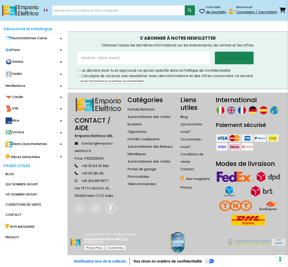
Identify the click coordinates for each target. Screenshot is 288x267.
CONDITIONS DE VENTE (23, 204)
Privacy (186, 187)
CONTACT (13, 214)
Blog (184, 117)
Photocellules (138, 176)
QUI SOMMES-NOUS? (21, 184)
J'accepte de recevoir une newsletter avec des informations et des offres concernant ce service (166, 75)
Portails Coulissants (144, 139)
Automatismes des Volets (149, 161)
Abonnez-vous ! (234, 57)
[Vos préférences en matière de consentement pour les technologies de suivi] (280, 259)
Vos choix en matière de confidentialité (167, 261)
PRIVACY (12, 237)
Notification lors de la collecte (100, 261)
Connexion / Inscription (256, 12)
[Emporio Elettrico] (20, 10)
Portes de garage (142, 169)
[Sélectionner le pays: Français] (45, 10)
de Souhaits (216, 12)
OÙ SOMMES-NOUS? (21, 194)
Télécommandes (142, 184)
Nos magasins (197, 179)
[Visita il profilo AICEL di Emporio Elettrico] (255, 242)
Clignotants (137, 131)
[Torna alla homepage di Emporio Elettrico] (75, 242)
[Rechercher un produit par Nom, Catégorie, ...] (190, 10)
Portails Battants (141, 109)
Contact (187, 169)
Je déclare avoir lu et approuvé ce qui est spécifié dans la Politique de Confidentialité (155, 70)
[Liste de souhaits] (202, 12)
